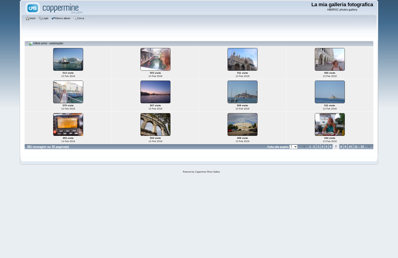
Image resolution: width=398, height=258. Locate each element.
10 (350, 146)
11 (355, 146)
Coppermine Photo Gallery (207, 172)
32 (362, 146)
